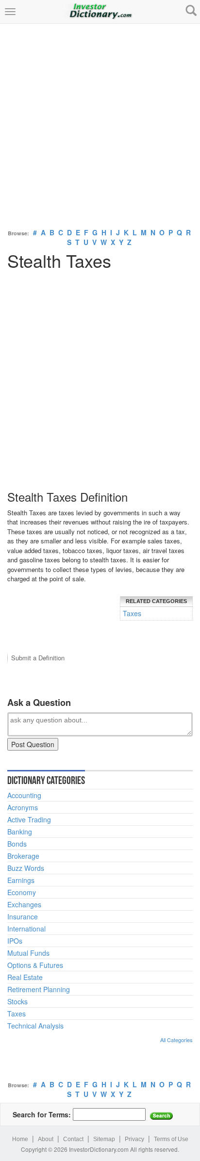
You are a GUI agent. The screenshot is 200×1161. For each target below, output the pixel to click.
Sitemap (104, 1139)
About (45, 1139)
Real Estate (25, 977)
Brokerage (23, 856)
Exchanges (24, 904)
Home (20, 1139)
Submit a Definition (38, 657)
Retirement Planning (38, 989)
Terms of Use (171, 1139)
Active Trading (29, 819)
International (26, 928)
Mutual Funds (28, 953)
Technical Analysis (35, 1025)
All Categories (176, 1040)
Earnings (20, 880)
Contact (73, 1139)
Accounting (24, 795)
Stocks (17, 1001)
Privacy (134, 1139)
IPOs (14, 941)
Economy (21, 892)
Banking (19, 831)
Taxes (132, 613)
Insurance (22, 916)
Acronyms (22, 807)
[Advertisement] (100, 124)
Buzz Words (25, 868)
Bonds (17, 844)
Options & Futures (35, 965)
